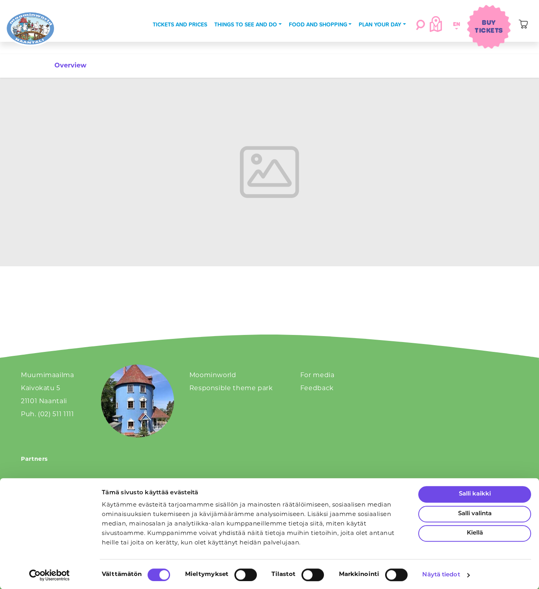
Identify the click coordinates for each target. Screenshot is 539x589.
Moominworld (212, 375)
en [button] (455, 24)
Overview (70, 66)
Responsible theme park (231, 388)
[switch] (245, 574)
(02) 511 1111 (56, 414)
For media (317, 375)
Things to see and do (245, 24)
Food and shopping (318, 24)
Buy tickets (489, 26)
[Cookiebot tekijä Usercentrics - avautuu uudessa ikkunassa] (49, 575)
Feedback (317, 388)
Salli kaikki (475, 494)
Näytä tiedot (441, 575)
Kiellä (475, 533)
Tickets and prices (180, 24)
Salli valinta (475, 514)
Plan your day (380, 24)
